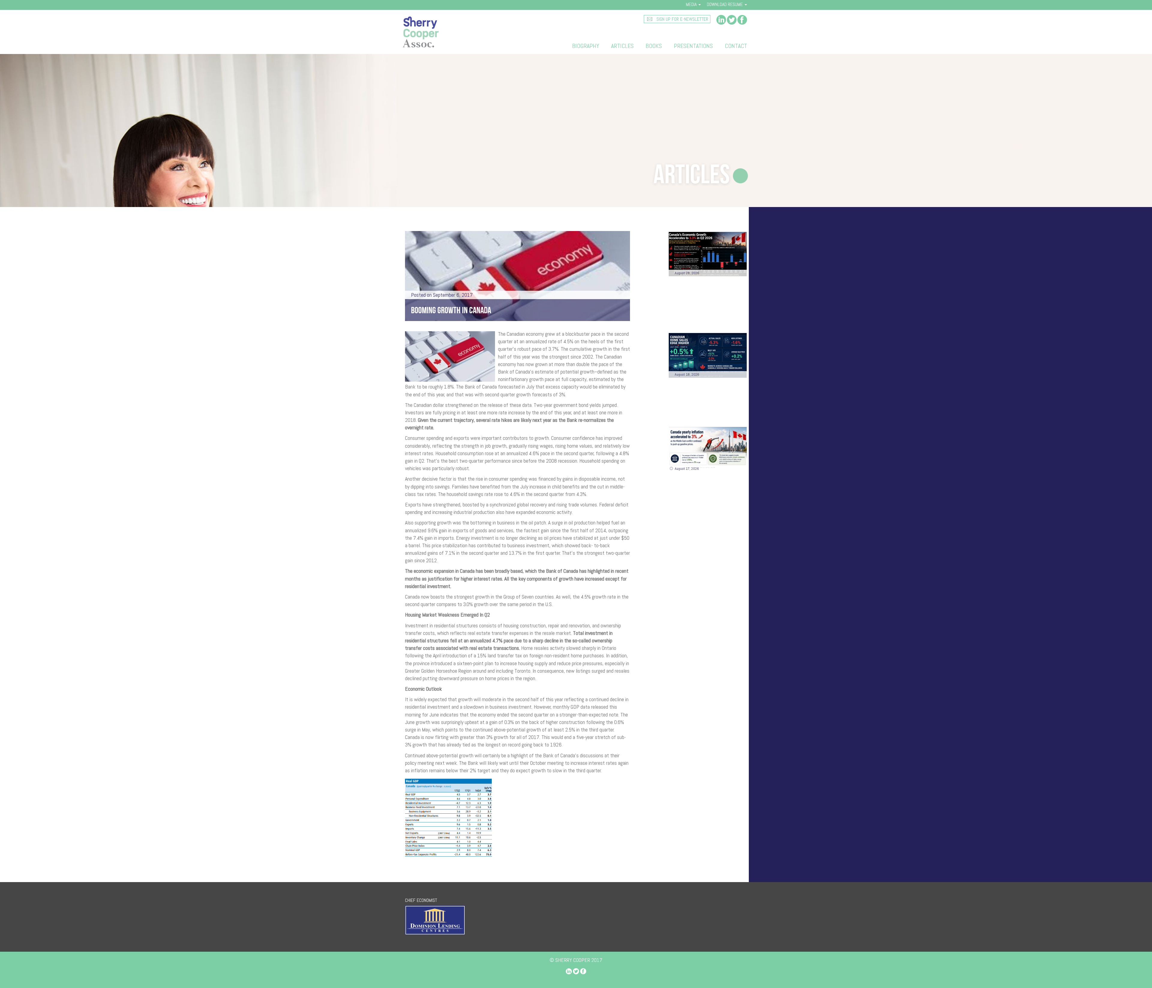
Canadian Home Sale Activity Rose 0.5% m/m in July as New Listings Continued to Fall (707, 398)
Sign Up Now (707, 584)
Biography (585, 46)
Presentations (693, 46)
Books (654, 46)
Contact (736, 46)
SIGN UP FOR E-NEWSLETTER (681, 19)
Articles (622, 46)
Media (692, 4)
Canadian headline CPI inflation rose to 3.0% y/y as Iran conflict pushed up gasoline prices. (705, 493)
